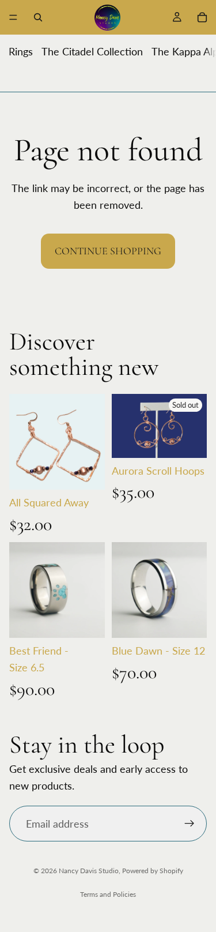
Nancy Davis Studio (89, 870)
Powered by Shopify (152, 870)
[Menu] (13, 17)
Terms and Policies (108, 894)
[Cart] (202, 17)
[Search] (38, 17)
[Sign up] (189, 823)
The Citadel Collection (92, 51)
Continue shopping (108, 251)
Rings (21, 51)
